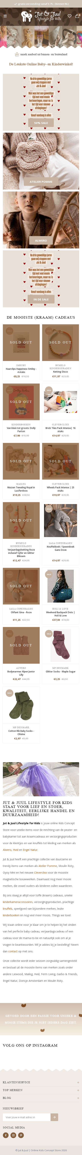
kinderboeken (11, 915)
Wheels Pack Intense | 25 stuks (60, 489)
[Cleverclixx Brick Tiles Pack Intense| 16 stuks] (60, 401)
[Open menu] (5, 16)
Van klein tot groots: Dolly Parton (21, 429)
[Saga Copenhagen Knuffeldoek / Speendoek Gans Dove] (60, 520)
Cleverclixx (40, 872)
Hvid (15, 850)
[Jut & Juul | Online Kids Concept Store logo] (41, 16)
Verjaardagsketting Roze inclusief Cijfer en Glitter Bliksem (21, 553)
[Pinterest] (21, 1135)
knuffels (7, 908)
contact (13, 951)
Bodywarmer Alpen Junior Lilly (21, 673)
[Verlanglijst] (70, 16)
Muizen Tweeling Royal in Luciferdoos (21, 489)
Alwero (7, 850)
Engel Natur (30, 850)
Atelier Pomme (48, 866)
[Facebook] (6, 1135)
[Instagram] (13, 1135)
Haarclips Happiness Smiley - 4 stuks (21, 370)
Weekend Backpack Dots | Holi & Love (60, 614)
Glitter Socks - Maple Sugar (61, 671)
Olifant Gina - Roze (21, 612)
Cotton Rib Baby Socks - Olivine (21, 732)
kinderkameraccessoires (18, 902)
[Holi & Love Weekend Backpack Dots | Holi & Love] (60, 586)
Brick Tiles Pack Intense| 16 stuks (61, 429)
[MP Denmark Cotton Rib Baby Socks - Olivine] (21, 704)
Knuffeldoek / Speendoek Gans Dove (60, 548)
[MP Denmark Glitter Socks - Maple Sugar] (60, 645)
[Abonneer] (54, 1117)
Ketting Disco (60, 371)
